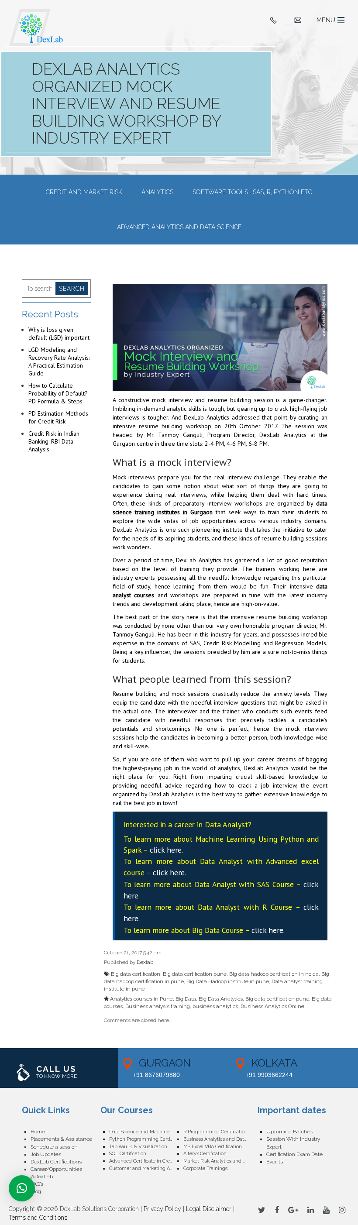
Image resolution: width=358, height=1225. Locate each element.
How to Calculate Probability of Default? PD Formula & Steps (58, 393)
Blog (36, 1191)
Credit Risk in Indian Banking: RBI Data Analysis (53, 441)
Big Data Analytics (221, 999)
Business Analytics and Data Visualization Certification (220, 1139)
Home (38, 1132)
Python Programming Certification (146, 1139)
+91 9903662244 (269, 1074)
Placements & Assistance (61, 1139)
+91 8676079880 (156, 1074)
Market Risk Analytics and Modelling (220, 1161)
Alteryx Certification (205, 1153)
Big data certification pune (195, 974)
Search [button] (72, 288)
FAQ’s (37, 1184)
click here (166, 850)
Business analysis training (157, 1006)
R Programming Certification (215, 1132)
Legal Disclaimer (208, 1208)
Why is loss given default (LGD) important (59, 333)
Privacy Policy (162, 1208)
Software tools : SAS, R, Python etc (252, 192)
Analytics (157, 192)
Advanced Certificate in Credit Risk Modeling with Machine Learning (146, 1161)
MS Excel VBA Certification (212, 1146)
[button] (22, 1188)
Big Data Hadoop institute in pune (227, 981)
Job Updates (46, 1154)
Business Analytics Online (272, 1006)
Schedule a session (54, 1147)
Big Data (186, 999)
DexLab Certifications (56, 1162)
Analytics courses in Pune (141, 999)
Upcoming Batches (289, 1132)
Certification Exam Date (294, 1154)
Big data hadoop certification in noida (274, 974)
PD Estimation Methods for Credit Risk (58, 417)
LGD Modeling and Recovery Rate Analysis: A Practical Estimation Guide (59, 361)
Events (274, 1162)
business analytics (215, 1006)
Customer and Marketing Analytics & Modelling (146, 1168)
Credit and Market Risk (84, 192)
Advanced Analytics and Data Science (179, 227)
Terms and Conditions (38, 1217)
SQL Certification (127, 1153)
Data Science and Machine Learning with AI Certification (146, 1132)
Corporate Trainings (205, 1168)
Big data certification (135, 974)
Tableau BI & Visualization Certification (146, 1146)
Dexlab (145, 962)
